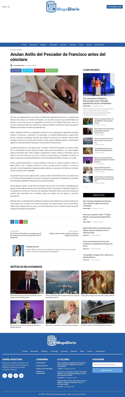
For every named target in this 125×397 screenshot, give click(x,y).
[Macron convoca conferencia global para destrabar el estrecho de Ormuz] (88, 160)
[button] (6, 7)
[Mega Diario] (63, 6)
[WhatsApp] (26, 222)
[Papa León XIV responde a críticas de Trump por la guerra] (88, 170)
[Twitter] (17, 222)
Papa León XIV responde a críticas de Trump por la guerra (62, 325)
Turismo (60, 368)
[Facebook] (12, 222)
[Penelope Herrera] (11, 65)
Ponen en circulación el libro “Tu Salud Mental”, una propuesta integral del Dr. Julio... (97, 217)
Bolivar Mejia (87, 106)
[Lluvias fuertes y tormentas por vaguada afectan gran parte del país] (88, 179)
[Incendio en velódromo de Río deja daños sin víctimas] (98, 312)
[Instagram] (10, 375)
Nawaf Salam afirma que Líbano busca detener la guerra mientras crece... (104, 130)
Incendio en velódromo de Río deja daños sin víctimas (96, 325)
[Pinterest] (21, 222)
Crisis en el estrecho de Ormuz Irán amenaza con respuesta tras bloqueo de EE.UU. (97, 243)
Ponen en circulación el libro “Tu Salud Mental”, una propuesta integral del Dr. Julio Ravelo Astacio (71, 373)
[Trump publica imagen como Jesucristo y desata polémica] (88, 150)
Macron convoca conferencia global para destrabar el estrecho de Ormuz (104, 159)
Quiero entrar (106, 370)
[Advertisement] (62, 28)
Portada (12, 50)
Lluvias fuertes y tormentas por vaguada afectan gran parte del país (104, 179)
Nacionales (60, 377)
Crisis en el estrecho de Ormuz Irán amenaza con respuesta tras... (103, 140)
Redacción (86, 235)
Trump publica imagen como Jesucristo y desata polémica (97, 295)
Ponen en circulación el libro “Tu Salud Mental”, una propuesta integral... (104, 121)
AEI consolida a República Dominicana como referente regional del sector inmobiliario (97, 101)
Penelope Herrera (19, 65)
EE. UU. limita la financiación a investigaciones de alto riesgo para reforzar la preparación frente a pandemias (26, 235)
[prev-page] (84, 187)
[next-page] (87, 187)
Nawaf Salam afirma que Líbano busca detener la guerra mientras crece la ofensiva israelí (97, 230)
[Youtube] (21, 375)
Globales (19, 50)
